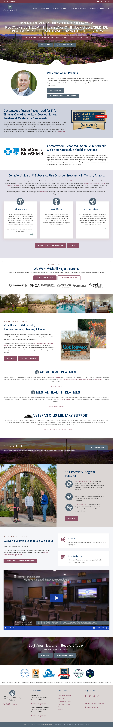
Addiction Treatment (60, 9)
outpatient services (12, 185)
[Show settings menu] (103, 628)
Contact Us (61, 710)
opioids (58, 377)
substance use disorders (83, 181)
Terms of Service (68, 725)
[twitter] (101, 1)
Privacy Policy (58, 725)
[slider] (52, 628)
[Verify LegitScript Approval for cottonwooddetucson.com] (90, 673)
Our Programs (45, 9)
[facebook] (94, 1)
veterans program (89, 183)
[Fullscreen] (107, 628)
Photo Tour (61, 699)
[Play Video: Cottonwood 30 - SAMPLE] (56, 598)
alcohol (53, 377)
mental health (67, 181)
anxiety (68, 399)
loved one (43, 192)
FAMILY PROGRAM (80, 505)
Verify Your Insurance (64, 704)
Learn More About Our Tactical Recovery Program (56, 430)
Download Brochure (93, 708)
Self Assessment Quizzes (65, 701)
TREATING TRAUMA (81, 494)
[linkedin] (98, 1)
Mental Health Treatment (78, 9)
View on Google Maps (39, 704)
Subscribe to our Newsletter (96, 704)
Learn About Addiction (64, 696)
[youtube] (105, 1)
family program (101, 183)
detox (66, 379)
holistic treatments (74, 379)
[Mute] (98, 628)
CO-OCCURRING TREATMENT (84, 481)
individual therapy (85, 379)
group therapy (98, 379)
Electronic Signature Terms (81, 725)
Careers (60, 707)
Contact (102, 9)
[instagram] (108, 1)
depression (60, 399)
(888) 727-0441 (10, 1)
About (35, 9)
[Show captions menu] (94, 628)
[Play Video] (6, 628)
